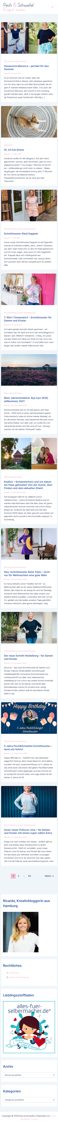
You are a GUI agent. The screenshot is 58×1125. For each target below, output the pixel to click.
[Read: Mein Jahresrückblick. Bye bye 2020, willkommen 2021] (29, 370)
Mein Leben (9, 393)
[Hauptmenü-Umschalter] (52, 7)
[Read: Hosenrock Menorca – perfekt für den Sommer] (29, 38)
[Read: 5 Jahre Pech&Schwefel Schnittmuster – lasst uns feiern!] (29, 718)
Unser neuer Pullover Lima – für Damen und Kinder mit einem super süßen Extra (28, 831)
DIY (5, 61)
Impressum (14, 973)
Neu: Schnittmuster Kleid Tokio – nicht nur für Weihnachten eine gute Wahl (27, 573)
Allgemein (8, 145)
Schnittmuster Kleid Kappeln (21, 233)
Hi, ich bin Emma (14, 149)
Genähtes (12, 229)
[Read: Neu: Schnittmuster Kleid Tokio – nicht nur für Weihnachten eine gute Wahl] (29, 544)
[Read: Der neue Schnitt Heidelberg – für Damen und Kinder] (29, 627)
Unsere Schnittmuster (17, 61)
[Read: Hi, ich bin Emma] (29, 121)
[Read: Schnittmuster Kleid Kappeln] (29, 205)
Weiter (49, 876)
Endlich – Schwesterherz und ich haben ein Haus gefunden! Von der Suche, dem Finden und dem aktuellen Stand (28, 485)
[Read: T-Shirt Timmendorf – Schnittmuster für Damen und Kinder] (29, 289)
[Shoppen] (29, 1027)
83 (29, 876)
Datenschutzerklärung (19, 977)
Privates (18, 393)
